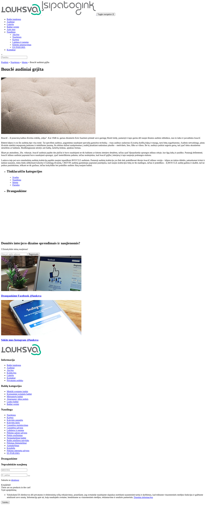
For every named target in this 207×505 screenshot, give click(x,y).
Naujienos (16, 37)
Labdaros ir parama (15, 430)
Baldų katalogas (14, 19)
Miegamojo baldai (15, 396)
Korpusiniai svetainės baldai (19, 394)
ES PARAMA (18, 47)
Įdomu (25, 62)
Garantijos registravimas (17, 425)
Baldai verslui (13, 27)
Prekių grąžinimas (15, 435)
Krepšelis (11, 448)
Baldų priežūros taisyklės (18, 440)
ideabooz (15, 480)
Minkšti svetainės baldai (17, 391)
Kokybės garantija (15, 420)
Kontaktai (11, 50)
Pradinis (4, 62)
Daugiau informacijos (143, 497)
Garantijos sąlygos (15, 428)
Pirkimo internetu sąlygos (18, 450)
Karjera (15, 39)
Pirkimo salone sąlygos (17, 433)
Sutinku (5, 502)
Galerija (10, 24)
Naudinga (11, 32)
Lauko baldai (12, 401)
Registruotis (34, 254)
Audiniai (11, 22)
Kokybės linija (13, 422)
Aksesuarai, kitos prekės (17, 399)
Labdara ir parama (20, 42)
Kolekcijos (11, 373)
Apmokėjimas (13, 445)
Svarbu (15, 177)
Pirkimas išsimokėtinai (17, 443)
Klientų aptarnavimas (21, 44)
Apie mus (11, 29)
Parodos (16, 185)
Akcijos (15, 34)
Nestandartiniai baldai (16, 438)
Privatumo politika (15, 380)
